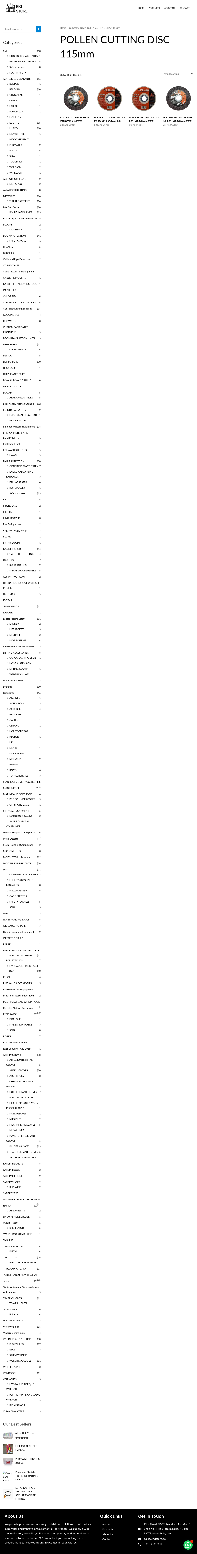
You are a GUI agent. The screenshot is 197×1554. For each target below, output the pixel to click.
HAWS (12, 454)
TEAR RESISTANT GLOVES (23, 1151)
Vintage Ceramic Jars (14, 1332)
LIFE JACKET (16, 629)
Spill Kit (7, 1205)
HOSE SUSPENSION (20, 663)
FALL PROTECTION (13, 461)
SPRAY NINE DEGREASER (17, 1216)
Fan (5, 499)
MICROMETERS (12, 850)
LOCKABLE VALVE (13, 680)
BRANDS (8, 246)
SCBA (12, 907)
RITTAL (13, 1251)
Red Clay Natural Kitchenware (19, 1007)
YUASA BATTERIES (19, 201)
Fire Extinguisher (12, 524)
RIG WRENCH (17, 1405)
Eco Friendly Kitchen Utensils (18, 403)
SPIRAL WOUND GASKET (23, 570)
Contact (184, 8)
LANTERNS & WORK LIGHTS (18, 646)
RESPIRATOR (10, 1014)
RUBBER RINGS (17, 564)
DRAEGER (15, 1018)
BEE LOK (14, 83)
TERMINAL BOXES (13, 1246)
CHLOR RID (9, 296)
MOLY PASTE (16, 753)
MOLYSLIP (15, 758)
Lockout (7, 686)
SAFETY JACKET (18, 240)
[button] (188, 1545)
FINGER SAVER (11, 517)
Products (154, 8)
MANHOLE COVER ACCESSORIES (21, 781)
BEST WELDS (16, 1343)
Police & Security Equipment (18, 989)
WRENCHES (9, 1379)
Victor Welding (11, 1326)
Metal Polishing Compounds (18, 844)
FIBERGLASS (10, 505)
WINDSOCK (10, 1372)
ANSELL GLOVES (18, 1070)
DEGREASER (10, 344)
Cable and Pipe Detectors (16, 259)
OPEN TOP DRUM (13, 938)
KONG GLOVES (17, 1113)
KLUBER (14, 736)
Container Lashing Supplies (17, 308)
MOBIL (13, 747)
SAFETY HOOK (11, 1169)
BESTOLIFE (15, 714)
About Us (169, 8)
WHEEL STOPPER (12, 1366)
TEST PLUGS (10, 1257)
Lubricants (8, 692)
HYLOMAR (9, 593)
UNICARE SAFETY (13, 1320)
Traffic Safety (10, 1309)
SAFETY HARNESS (19, 901)
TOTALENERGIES (18, 775)
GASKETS (8, 559)
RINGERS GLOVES (19, 1146)
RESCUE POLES (17, 420)
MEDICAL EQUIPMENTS (16, 810)
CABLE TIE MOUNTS (14, 277)
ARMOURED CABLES (21, 397)
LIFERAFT (14, 634)
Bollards (13, 1314)
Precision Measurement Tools (18, 995)
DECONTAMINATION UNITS (19, 338)
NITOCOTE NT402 (19, 139)
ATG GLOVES (16, 1075)
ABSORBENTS (17, 1210)
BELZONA (15, 89)
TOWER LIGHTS (18, 1303)
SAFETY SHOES (11, 1182)
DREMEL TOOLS (12, 386)
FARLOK (14, 105)
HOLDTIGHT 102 (18, 731)
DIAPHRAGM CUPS (14, 374)
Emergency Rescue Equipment (19, 426)
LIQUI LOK (15, 117)
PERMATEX (15, 144)
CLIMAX (14, 100)
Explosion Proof (11, 443)
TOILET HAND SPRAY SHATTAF (20, 1274)
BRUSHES (8, 252)
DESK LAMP (9, 367)
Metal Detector (11, 838)
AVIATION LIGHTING (15, 189)
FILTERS (7, 511)
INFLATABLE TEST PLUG (22, 1262)
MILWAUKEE (16, 1130)
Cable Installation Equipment (18, 271)
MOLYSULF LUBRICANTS (17, 863)
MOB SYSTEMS (17, 640)
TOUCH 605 (16, 161)
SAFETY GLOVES (12, 1054)
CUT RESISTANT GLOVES (23, 1091)
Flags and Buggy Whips (15, 530)
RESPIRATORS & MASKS (22, 61)
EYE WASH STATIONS (15, 450)
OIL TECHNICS (17, 349)
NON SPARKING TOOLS (16, 919)
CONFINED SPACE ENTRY (23, 55)
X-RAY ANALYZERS (13, 1411)
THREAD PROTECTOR (15, 1268)
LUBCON (14, 128)
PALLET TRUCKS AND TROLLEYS (21, 950)
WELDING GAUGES (20, 1360)
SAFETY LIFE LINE (13, 1175)
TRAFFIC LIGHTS (12, 1298)
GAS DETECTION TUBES (22, 553)
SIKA (12, 155)
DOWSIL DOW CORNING (17, 380)
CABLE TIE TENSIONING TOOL (20, 283)
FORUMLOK (16, 111)
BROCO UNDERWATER (22, 799)
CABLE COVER (11, 265)
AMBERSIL (15, 708)
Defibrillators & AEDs (20, 815)
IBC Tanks (8, 600)
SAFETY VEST (10, 1193)
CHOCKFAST (16, 94)
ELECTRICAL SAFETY (14, 409)
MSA (5, 869)
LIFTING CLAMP (18, 668)
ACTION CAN (16, 703)
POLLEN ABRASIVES (20, 212)
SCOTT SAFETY (17, 72)
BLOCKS (7, 224)
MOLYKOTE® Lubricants (16, 857)
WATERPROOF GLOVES (22, 1157)
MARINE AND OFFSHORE (17, 794)
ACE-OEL (14, 697)
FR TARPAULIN (11, 542)
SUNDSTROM (10, 1222)
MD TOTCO (15, 183)
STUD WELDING (18, 1355)
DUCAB (7, 392)
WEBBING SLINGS (19, 674)
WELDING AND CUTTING (17, 1338)
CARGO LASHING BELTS (22, 657)
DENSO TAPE (10, 361)
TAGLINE (8, 1240)
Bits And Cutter (11, 207)
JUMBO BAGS (11, 606)
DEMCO (7, 355)
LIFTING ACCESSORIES (16, 652)
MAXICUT (15, 1119)
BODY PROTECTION (14, 235)
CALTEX (13, 719)
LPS (11, 742)
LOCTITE (14, 122)
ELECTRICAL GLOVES (21, 1097)
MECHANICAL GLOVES (22, 1124)
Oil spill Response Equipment (18, 931)
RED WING (15, 1187)
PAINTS (7, 944)
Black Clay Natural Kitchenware (20, 218)
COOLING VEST (12, 314)
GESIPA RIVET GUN (14, 576)
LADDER (8, 612)
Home (140, 8)
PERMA (13, 764)
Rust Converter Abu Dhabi (17, 1048)
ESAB (12, 1349)
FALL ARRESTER (18, 482)
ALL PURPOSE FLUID (14, 178)
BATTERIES (9, 196)
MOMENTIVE (16, 133)
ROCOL (13, 150)
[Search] (38, 29)
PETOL (6, 976)
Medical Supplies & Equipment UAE (22, 832)
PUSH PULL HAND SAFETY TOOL (21, 1001)
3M (5, 50)
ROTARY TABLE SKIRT (15, 1042)
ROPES (7, 1036)
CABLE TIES (9, 289)
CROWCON (9, 320)
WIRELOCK (15, 172)
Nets (5, 913)
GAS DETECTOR (12, 548)
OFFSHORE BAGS (19, 804)
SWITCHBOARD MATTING (17, 1233)
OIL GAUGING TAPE (14, 925)
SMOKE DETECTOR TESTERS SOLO (22, 1199)
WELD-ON (15, 167)
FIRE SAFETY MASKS (20, 1024)
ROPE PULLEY (17, 487)
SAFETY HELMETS (13, 1163)
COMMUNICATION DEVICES (19, 302)
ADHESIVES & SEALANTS (16, 78)
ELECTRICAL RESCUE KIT (23, 414)
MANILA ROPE (11, 787)
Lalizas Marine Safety (14, 618)
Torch (6, 1280)
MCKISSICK (15, 229)
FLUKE (7, 536)
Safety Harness (17, 66)
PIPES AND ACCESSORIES (17, 983)
